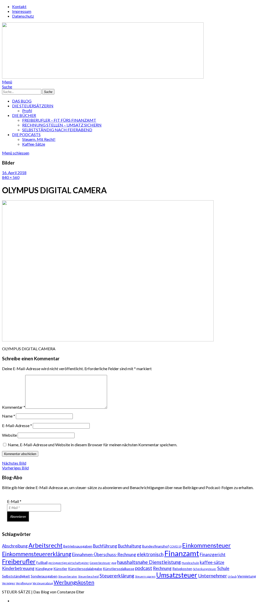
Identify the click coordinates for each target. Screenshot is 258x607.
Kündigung (44, 568)
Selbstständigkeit (16, 576)
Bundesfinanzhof (155, 546)
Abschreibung (15, 546)
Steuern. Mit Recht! (38, 139)
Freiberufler (19, 561)
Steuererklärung (117, 576)
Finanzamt (181, 553)
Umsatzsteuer (176, 575)
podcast (143, 568)
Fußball (42, 562)
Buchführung (105, 546)
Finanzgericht (212, 554)
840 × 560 (10, 177)
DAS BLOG (21, 101)
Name (8, 415)
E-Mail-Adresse (17, 425)
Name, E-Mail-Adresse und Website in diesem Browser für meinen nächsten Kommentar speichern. (92, 444)
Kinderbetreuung (18, 568)
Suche (7, 86)
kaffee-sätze (212, 562)
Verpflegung (24, 583)
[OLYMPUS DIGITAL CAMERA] (108, 339)
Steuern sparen (145, 576)
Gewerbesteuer (100, 562)
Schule (223, 568)
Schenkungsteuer (204, 568)
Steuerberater (67, 576)
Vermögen (8, 583)
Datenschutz (23, 16)
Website (9, 435)
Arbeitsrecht (45, 545)
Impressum (21, 11)
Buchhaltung (129, 546)
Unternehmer (212, 576)
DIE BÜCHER (24, 115)
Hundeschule (190, 562)
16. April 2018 (14, 172)
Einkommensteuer (206, 545)
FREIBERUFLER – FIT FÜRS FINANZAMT (59, 120)
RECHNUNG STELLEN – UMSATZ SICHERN (62, 124)
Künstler (60, 568)
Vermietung (246, 576)
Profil (27, 110)
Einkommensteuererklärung (36, 554)
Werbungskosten (74, 582)
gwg (113, 562)
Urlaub (232, 576)
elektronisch (150, 554)
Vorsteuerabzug (43, 583)
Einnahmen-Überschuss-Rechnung (104, 554)
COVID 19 (175, 546)
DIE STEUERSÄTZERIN (32, 105)
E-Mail (14, 501)
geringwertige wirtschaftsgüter (68, 562)
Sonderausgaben (44, 576)
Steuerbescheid (88, 576)
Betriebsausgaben (77, 546)
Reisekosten (182, 568)
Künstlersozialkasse (118, 568)
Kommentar (13, 407)
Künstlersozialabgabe (85, 568)
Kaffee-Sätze (33, 144)
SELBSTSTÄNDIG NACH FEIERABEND (57, 129)
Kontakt (19, 6)
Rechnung (162, 568)
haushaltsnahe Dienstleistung (149, 562)
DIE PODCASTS (26, 134)
